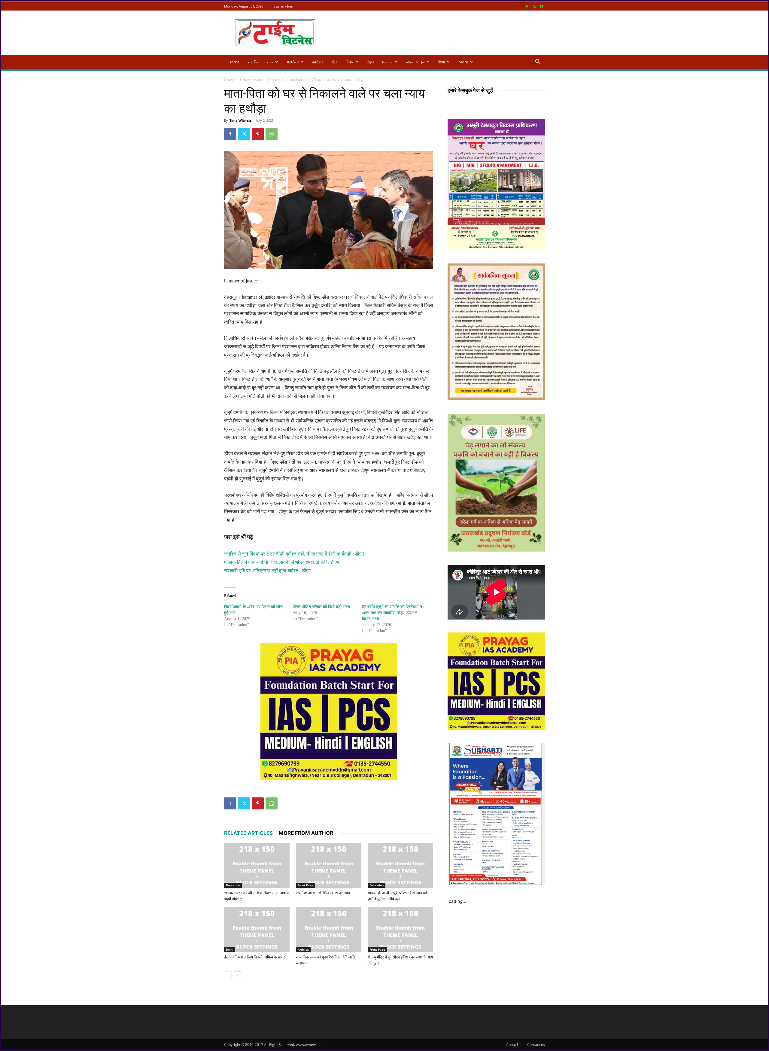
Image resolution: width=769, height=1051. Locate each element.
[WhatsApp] (272, 134)
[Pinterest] (258, 134)
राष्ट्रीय (253, 62)
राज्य (270, 62)
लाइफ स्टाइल (415, 62)
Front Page (305, 885)
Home (233, 62)
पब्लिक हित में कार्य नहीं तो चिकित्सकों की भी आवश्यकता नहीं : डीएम (281, 562)
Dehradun (275, 79)
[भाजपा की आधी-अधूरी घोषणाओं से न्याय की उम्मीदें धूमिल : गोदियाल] (400, 865)
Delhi (229, 949)
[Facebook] (519, 6)
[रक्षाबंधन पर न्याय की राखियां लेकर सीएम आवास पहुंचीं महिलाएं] (257, 865)
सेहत (370, 62)
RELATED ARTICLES (248, 833)
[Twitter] (534, 6)
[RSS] (526, 6)
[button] (537, 62)
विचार (350, 62)
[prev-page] (228, 975)
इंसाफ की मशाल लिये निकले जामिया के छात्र (254, 957)
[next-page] (237, 975)
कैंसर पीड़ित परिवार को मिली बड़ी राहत (321, 607)
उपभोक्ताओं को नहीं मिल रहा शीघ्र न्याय (323, 893)
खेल (334, 62)
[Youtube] (541, 6)
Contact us (536, 1044)
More (463, 62)
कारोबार (317, 62)
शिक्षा (441, 62)
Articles (303, 949)
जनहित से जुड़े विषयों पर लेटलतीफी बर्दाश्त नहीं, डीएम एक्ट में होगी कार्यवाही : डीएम (294, 553)
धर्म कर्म (387, 62)
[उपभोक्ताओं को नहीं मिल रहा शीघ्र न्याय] (328, 865)
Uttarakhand (250, 79)
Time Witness (240, 120)
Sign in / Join (283, 6)
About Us (513, 1044)
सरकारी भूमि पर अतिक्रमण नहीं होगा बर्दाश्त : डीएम (267, 570)
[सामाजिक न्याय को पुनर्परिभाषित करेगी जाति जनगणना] (328, 929)
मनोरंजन (293, 62)
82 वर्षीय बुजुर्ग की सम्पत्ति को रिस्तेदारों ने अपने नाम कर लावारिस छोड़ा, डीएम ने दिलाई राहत (392, 613)
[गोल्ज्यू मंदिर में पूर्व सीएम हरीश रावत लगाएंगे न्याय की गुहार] (400, 929)
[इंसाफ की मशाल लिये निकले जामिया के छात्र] (257, 929)
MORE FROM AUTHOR (306, 833)
